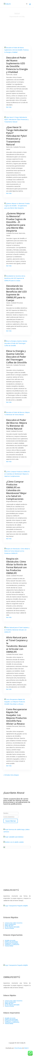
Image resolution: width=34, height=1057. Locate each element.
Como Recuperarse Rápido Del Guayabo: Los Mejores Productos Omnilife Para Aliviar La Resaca (16, 716)
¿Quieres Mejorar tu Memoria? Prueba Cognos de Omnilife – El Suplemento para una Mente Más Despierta (16, 222)
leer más (9, 107)
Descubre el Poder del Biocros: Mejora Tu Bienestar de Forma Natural (16, 424)
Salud (15, 74)
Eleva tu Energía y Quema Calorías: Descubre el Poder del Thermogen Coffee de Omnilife (16, 356)
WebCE (26, 1048)
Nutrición (9, 74)
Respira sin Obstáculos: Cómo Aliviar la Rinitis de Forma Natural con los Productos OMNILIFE (16, 566)
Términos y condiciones (12, 944)
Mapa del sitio (9, 925)
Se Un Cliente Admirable (12, 927)
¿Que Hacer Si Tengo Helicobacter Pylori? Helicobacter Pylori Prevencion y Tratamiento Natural (17, 136)
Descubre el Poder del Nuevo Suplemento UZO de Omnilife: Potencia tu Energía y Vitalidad (17, 65)
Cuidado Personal (19, 147)
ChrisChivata (18, 1048)
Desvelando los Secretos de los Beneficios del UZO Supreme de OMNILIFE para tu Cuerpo (16, 293)
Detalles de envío (10, 940)
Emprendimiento (11, 501)
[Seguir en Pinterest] (18, 911)
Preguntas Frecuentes (11, 943)
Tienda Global (9, 946)
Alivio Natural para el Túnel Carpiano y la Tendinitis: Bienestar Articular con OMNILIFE (16, 644)
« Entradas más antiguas (11, 775)
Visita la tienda (9, 928)
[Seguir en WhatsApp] (15, 911)
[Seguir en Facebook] (11, 911)
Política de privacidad (11, 942)
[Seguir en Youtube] (22, 911)
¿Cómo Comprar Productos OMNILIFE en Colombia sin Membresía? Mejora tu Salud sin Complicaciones (16, 490)
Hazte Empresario (10, 924)
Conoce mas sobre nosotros (13, 923)
